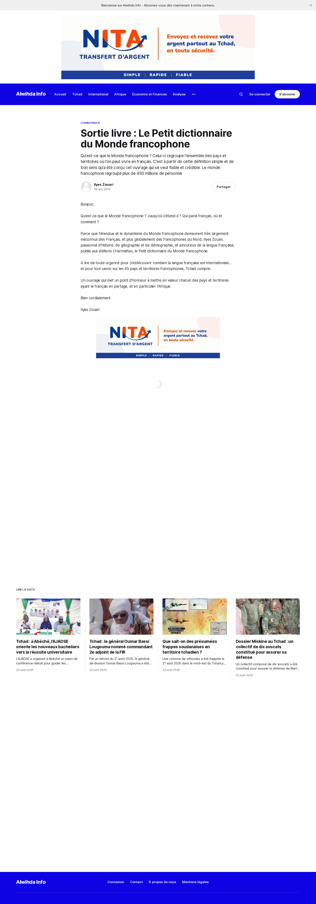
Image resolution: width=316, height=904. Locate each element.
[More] (193, 94)
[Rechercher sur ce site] (241, 94)
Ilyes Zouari (103, 184)
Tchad (77, 94)
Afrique (120, 94)
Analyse (179, 94)
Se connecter (259, 94)
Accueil (60, 94)
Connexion (115, 882)
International (98, 94)
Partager (224, 187)
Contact (136, 882)
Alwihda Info (31, 94)
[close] (310, 5)
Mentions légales (195, 882)
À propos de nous (162, 882)
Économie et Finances (149, 94)
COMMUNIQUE (90, 122)
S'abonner (287, 94)
